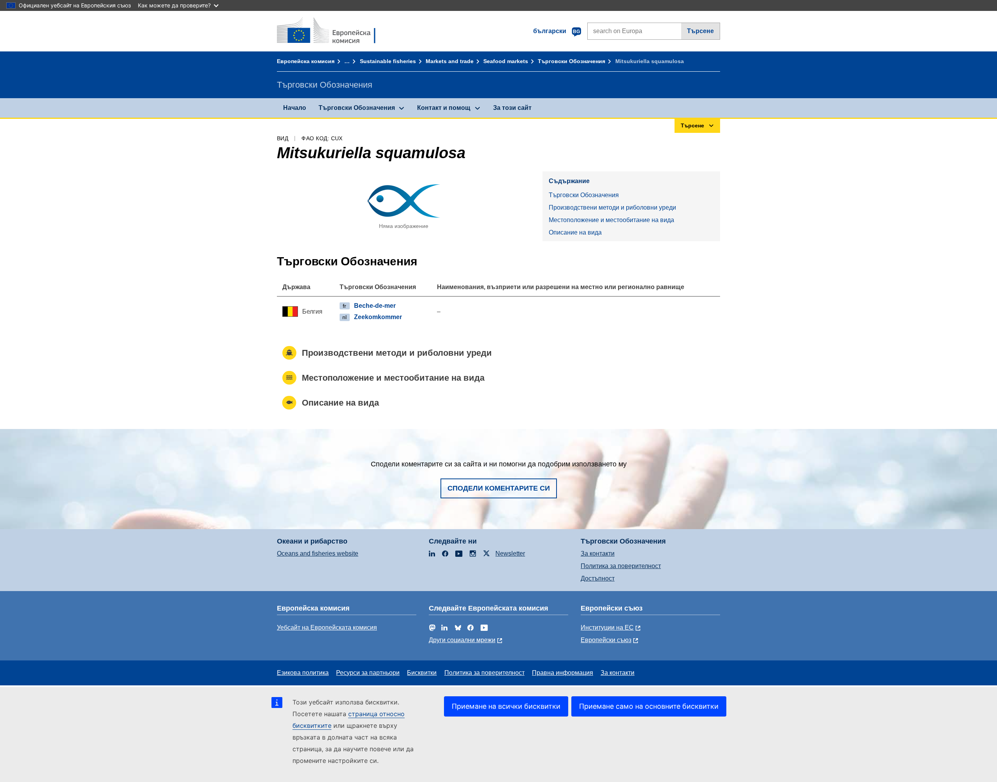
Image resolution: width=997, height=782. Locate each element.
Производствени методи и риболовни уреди (612, 207)
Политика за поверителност (621, 566)
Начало (294, 107)
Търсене (700, 31)
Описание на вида (575, 232)
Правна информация (562, 672)
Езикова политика (303, 672)
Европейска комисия (306, 61)
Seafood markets (505, 61)
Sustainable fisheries (388, 61)
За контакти (598, 553)
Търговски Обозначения (571, 61)
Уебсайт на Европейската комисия (327, 627)
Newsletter (510, 553)
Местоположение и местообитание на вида (611, 220)
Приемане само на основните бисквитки (649, 706)
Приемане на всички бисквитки (506, 706)
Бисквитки (422, 672)
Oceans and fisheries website (317, 553)
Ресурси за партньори (368, 672)
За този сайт (512, 107)
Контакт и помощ (443, 107)
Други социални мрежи (462, 640)
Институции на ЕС (607, 627)
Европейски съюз (606, 640)
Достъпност (598, 578)
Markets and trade (450, 61)
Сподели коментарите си (498, 488)
